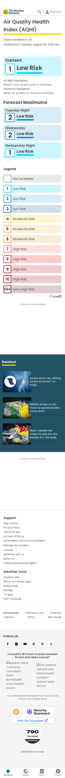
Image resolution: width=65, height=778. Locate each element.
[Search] (39, 12)
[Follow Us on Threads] (42, 644)
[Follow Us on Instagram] (16, 644)
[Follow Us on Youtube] (25, 644)
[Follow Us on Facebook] (7, 644)
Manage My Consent (16, 545)
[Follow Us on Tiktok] (33, 644)
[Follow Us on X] (51, 644)
